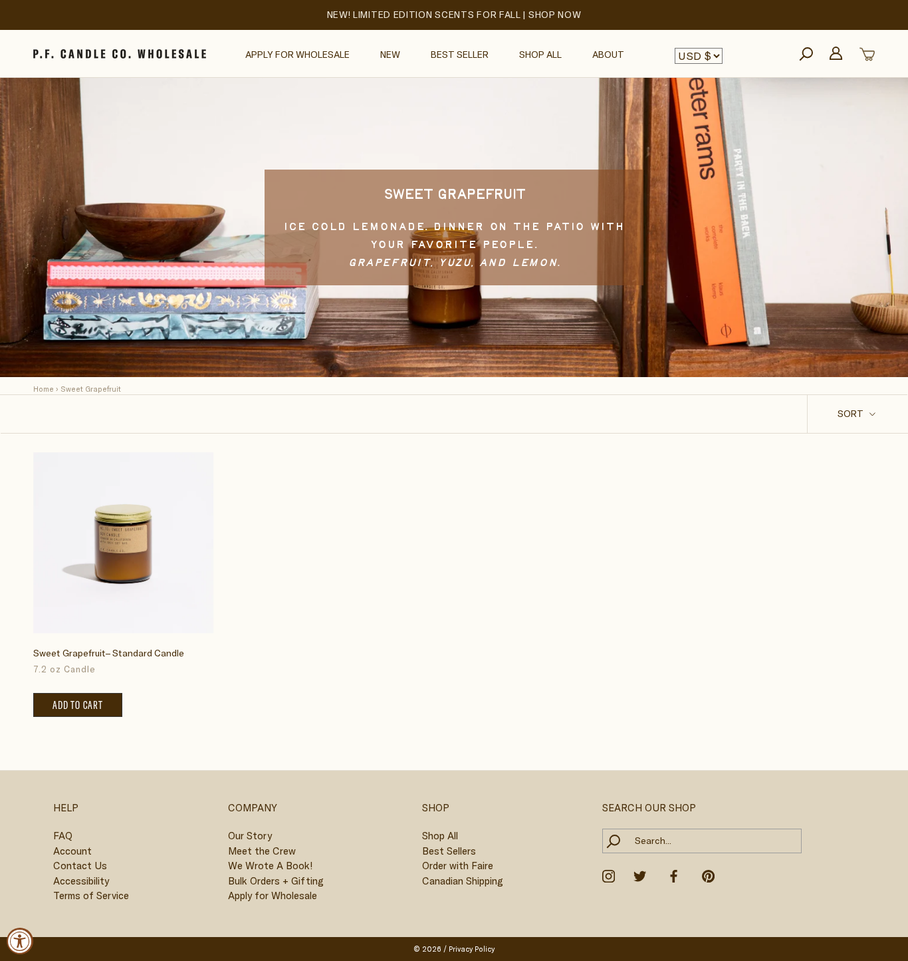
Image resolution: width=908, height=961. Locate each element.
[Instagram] (608, 875)
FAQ (62, 835)
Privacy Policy (472, 949)
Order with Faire (457, 865)
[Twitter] (639, 875)
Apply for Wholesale (297, 55)
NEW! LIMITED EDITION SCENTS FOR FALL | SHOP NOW (454, 15)
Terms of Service (91, 895)
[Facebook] (673, 875)
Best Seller (460, 55)
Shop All (540, 55)
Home (43, 389)
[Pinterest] (708, 875)
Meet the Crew (262, 851)
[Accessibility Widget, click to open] (20, 941)
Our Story (250, 835)
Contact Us (80, 865)
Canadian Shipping (462, 881)
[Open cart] (867, 54)
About (608, 55)
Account (72, 851)
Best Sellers (449, 851)
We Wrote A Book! (270, 865)
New (390, 55)
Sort (851, 414)
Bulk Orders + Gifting (276, 881)
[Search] (806, 54)
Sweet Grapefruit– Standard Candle (108, 653)
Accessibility (81, 881)
